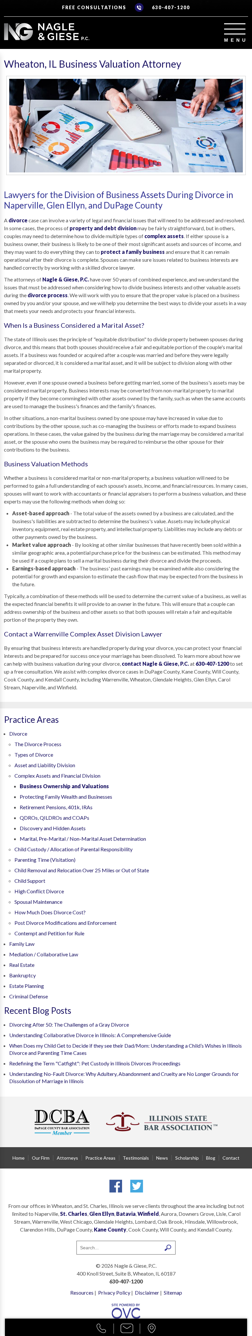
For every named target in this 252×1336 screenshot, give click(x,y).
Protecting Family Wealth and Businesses (66, 796)
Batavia (126, 1214)
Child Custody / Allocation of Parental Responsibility (73, 849)
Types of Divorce (33, 754)
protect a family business (133, 252)
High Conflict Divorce (39, 891)
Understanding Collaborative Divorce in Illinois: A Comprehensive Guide (90, 1035)
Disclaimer (147, 1292)
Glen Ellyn (101, 1214)
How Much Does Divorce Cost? (50, 912)
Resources (82, 1292)
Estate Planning (26, 986)
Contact (231, 1158)
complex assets (164, 236)
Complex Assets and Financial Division (57, 775)
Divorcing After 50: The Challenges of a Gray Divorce (69, 1024)
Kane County (110, 1229)
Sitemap (173, 1292)
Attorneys (67, 1158)
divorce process (48, 295)
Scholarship (187, 1158)
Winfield (148, 1214)
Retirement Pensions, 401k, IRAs (56, 807)
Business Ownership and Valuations (64, 786)
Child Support (29, 881)
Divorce (18, 733)
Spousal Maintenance (38, 902)
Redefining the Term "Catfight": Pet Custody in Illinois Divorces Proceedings (94, 1063)
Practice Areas (100, 1158)
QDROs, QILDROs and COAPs (54, 817)
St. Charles (73, 1214)
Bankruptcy (22, 975)
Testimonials (136, 1158)
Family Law (21, 944)
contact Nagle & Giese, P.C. (155, 663)
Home (18, 1158)
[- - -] (234, 29)
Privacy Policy (114, 1292)
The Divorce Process (37, 744)
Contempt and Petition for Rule (49, 933)
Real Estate (21, 965)
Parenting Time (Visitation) (44, 860)
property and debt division (103, 228)
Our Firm (41, 1158)
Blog (210, 1158)
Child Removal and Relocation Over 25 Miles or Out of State (81, 870)
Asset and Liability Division (44, 765)
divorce (18, 220)
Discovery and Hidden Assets (53, 828)
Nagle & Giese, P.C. (65, 279)
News (162, 1158)
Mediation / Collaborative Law (43, 954)
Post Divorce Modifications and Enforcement (65, 923)
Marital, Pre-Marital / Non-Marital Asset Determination (83, 838)
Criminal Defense (28, 996)
